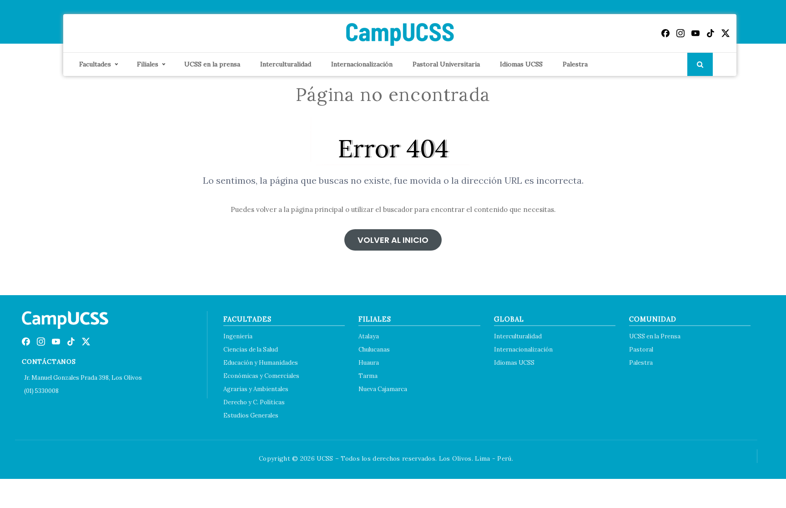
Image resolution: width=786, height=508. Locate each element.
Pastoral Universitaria (446, 64)
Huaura (368, 363)
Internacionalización (362, 64)
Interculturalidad (285, 64)
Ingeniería (237, 336)
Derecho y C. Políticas (254, 402)
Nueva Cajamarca (382, 389)
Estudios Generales (250, 415)
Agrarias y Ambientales (255, 389)
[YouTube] (695, 33)
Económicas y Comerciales (261, 376)
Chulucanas (374, 349)
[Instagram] (680, 33)
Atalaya (368, 336)
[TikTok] (710, 33)
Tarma (368, 376)
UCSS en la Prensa (654, 336)
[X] (725, 33)
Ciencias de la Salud (250, 349)
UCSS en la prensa (212, 64)
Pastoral (641, 349)
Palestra (575, 64)
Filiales (147, 64)
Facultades (95, 64)
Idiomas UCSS (521, 64)
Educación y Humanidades (260, 363)
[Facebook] (665, 33)
